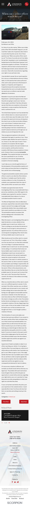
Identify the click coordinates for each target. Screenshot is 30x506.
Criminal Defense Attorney (15, 468)
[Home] (14, 4)
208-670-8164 (15, 438)
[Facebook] (12, 482)
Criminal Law (11, 396)
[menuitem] (8, 498)
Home (15, 459)
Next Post (24, 401)
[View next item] (9, 423)
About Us (15, 462)
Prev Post (6, 401)
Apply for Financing (15, 472)
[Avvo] (18, 482)
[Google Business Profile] (15, 482)
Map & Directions (15, 452)
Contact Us (15, 475)
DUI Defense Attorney (15, 465)
